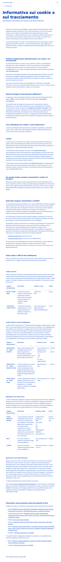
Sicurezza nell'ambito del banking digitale (23, 484)
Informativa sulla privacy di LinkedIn (24, 533)
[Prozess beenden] (57, 2)
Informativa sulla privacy (15, 236)
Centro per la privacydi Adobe (20, 520)
